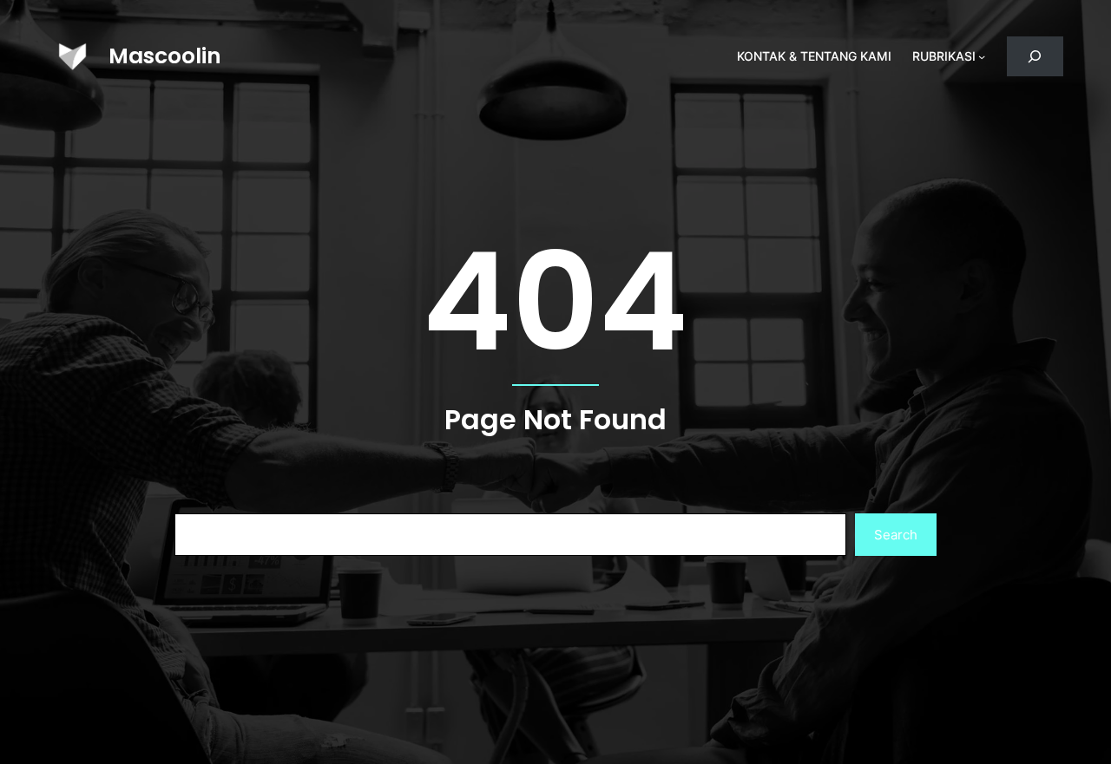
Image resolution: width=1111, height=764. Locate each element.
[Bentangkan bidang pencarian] (1035, 56)
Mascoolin (164, 56)
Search (895, 534)
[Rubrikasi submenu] (981, 56)
